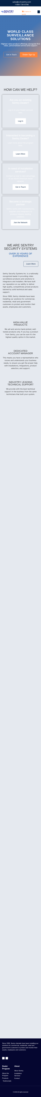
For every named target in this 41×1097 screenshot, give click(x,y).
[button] (39, 11)
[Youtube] (3, 1058)
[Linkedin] (7, 1058)
